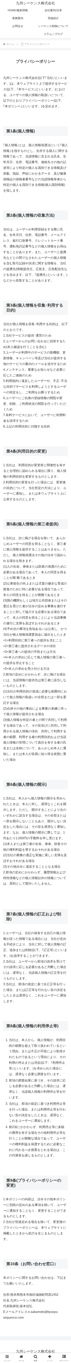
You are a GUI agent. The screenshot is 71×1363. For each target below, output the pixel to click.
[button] (63, 819)
